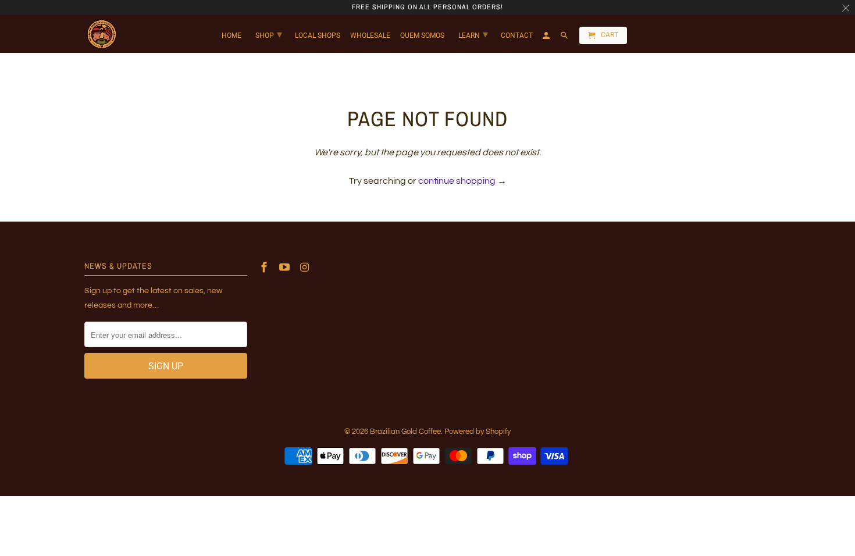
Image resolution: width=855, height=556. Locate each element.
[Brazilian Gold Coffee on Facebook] (265, 267)
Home (231, 35)
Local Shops (317, 35)
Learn (473, 34)
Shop (268, 34)
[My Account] (547, 37)
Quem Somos (422, 35)
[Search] (565, 37)
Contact (517, 35)
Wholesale (370, 35)
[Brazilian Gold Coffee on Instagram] (306, 267)
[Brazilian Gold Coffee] (101, 34)
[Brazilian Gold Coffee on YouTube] (285, 267)
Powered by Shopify (477, 431)
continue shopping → (462, 181)
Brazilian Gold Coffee (405, 431)
